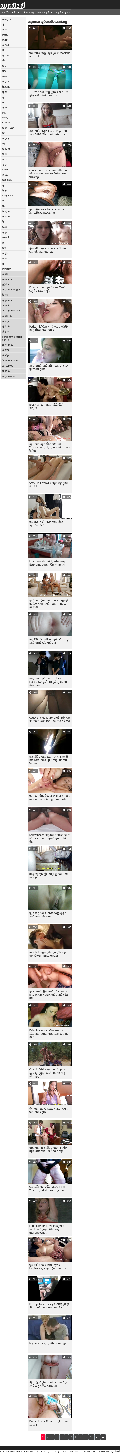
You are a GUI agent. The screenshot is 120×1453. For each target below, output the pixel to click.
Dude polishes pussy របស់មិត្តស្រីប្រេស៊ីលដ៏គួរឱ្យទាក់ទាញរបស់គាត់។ (49, 1305)
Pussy (5, 34)
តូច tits (5, 55)
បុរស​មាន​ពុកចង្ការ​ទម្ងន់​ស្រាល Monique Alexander (49, 54)
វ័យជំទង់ (6, 86)
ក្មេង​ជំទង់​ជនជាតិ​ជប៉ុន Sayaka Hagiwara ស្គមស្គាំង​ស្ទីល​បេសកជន (47, 1266)
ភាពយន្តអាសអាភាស (11, 310)
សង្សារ (5, 174)
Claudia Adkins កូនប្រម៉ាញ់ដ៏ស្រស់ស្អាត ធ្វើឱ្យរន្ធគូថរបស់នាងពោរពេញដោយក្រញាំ (47, 1073)
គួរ (3, 97)
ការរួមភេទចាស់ (9, 376)
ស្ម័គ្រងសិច (7, 300)
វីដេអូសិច (6, 305)
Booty (5, 117)
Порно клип (14, 1452)
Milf (4, 112)
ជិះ (3, 60)
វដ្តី (3, 24)
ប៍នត (4, 76)
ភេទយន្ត (6, 371)
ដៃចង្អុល (6, 211)
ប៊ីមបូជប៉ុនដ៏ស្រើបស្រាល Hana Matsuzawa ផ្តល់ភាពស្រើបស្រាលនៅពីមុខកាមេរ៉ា (48, 682)
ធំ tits (4, 65)
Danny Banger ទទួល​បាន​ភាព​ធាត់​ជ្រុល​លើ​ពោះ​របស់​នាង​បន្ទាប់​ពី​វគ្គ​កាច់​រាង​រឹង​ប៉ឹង (49, 838)
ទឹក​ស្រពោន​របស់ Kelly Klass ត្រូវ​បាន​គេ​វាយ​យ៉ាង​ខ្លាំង (48, 1110)
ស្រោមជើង (7, 179)
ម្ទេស (4, 92)
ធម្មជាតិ (5, 237)
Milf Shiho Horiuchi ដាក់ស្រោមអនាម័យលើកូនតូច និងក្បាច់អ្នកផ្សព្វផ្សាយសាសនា (46, 1229)
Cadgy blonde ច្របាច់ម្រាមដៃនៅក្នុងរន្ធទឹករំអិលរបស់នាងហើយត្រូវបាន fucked (49, 719)
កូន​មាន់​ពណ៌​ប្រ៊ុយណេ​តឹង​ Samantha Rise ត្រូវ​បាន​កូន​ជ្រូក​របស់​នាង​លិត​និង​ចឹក (48, 994)
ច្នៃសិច (5, 294)
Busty (5, 39)
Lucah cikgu (89, 1452)
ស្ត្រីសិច (5, 284)
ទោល (4, 258)
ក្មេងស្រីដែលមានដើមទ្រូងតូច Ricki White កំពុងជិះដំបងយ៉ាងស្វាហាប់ (47, 1188)
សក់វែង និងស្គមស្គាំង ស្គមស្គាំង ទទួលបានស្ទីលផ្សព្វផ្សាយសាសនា (48, 953)
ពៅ (3, 263)
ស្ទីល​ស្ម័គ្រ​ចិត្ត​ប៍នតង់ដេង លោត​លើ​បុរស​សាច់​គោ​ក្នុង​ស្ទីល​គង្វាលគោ (49, 1383)
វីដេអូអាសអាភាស (10, 360)
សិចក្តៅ (5, 350)
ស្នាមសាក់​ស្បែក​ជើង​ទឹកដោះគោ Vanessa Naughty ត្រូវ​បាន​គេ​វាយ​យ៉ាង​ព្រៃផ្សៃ (49, 447)
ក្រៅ (4, 247)
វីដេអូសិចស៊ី (7, 279)
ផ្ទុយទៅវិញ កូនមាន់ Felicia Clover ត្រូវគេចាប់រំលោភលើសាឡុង (49, 250)
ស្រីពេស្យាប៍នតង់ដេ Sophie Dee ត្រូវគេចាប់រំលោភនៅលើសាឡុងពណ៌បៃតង (49, 797)
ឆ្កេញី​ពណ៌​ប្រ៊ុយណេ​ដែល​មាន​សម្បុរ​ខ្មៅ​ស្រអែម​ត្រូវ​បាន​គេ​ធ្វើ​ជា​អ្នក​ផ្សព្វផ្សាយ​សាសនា (48, 603)
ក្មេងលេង (6, 148)
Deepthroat (7, 195)
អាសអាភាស (7, 344)
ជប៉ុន (4, 226)
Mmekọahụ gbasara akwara (12, 338)
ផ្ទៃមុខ (4, 190)
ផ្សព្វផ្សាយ (6, 81)
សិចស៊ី (5, 273)
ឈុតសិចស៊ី (12, 5)
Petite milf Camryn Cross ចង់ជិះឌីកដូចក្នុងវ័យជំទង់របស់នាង (49, 328)
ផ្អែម (4, 221)
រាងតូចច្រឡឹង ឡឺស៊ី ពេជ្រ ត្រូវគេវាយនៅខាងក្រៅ (49, 875)
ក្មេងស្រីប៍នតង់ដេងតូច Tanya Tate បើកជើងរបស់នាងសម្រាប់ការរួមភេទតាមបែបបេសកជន (48, 760)
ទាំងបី (4, 159)
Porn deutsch (27, 1452)
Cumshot (6, 122)
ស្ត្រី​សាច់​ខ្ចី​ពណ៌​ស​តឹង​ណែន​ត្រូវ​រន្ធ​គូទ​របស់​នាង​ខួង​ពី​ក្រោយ (47, 914)
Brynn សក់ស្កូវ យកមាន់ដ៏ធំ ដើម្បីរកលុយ (46, 406)
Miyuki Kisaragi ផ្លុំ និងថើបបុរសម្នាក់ (48, 1343)
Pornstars (7, 268)
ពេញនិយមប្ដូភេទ (63, 12)
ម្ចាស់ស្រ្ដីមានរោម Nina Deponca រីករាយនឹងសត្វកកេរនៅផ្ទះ (46, 210)
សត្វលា (5, 44)
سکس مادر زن (52, 1452)
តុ (3, 50)
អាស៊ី (4, 153)
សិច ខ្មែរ (6, 331)
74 (97, 1437)
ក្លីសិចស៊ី (6, 326)
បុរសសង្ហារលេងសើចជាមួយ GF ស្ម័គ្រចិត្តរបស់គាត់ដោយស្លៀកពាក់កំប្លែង (48, 1149)
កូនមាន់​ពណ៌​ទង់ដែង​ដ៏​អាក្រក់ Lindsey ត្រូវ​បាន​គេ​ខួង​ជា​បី (48, 367)
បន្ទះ (4, 143)
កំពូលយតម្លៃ (29, 12)
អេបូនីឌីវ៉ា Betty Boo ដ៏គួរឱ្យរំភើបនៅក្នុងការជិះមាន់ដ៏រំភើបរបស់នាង (49, 641)
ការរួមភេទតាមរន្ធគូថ (11, 289)
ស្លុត (4, 185)
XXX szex (4, 1452)
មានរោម (6, 216)
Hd (3, 102)
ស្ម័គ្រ (4, 232)
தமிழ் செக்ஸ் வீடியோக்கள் (71, 1452)
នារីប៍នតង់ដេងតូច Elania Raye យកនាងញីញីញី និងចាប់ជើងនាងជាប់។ (48, 132)
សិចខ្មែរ (5, 321)
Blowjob (6, 19)
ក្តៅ (3, 132)
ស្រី (3, 205)
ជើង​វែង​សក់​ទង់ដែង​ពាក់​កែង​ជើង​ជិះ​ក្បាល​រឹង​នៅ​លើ (47, 523)
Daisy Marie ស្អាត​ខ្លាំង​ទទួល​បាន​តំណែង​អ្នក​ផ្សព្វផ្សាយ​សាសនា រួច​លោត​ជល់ (49, 1034)
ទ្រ (3, 242)
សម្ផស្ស (5, 138)
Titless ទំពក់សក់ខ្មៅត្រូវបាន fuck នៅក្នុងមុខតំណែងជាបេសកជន (48, 93)
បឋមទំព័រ (5, 12)
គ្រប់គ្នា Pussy (8, 127)
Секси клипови (103, 1452)
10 (85, 1437)
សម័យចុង (16, 12)
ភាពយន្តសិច (7, 365)
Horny (5, 169)
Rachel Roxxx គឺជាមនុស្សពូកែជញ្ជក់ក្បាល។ (48, 1423)
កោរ (4, 71)
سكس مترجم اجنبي (40, 1452)
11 (91, 1437)
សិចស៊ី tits (7, 315)
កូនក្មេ (4, 107)
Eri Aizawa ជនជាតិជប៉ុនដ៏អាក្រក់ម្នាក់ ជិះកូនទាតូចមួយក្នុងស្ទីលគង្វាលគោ (48, 562)
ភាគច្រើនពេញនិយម (45, 12)
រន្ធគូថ (4, 164)
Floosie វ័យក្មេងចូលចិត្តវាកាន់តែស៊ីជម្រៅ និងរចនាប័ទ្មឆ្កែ (47, 289)
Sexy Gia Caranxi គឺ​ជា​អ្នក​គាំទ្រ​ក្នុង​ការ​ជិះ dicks (49, 484)
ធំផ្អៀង (5, 253)
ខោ (3, 200)
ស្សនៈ (4, 29)
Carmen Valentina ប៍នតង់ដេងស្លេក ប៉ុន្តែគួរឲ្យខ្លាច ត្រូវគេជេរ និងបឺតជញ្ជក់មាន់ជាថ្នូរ (48, 173)
